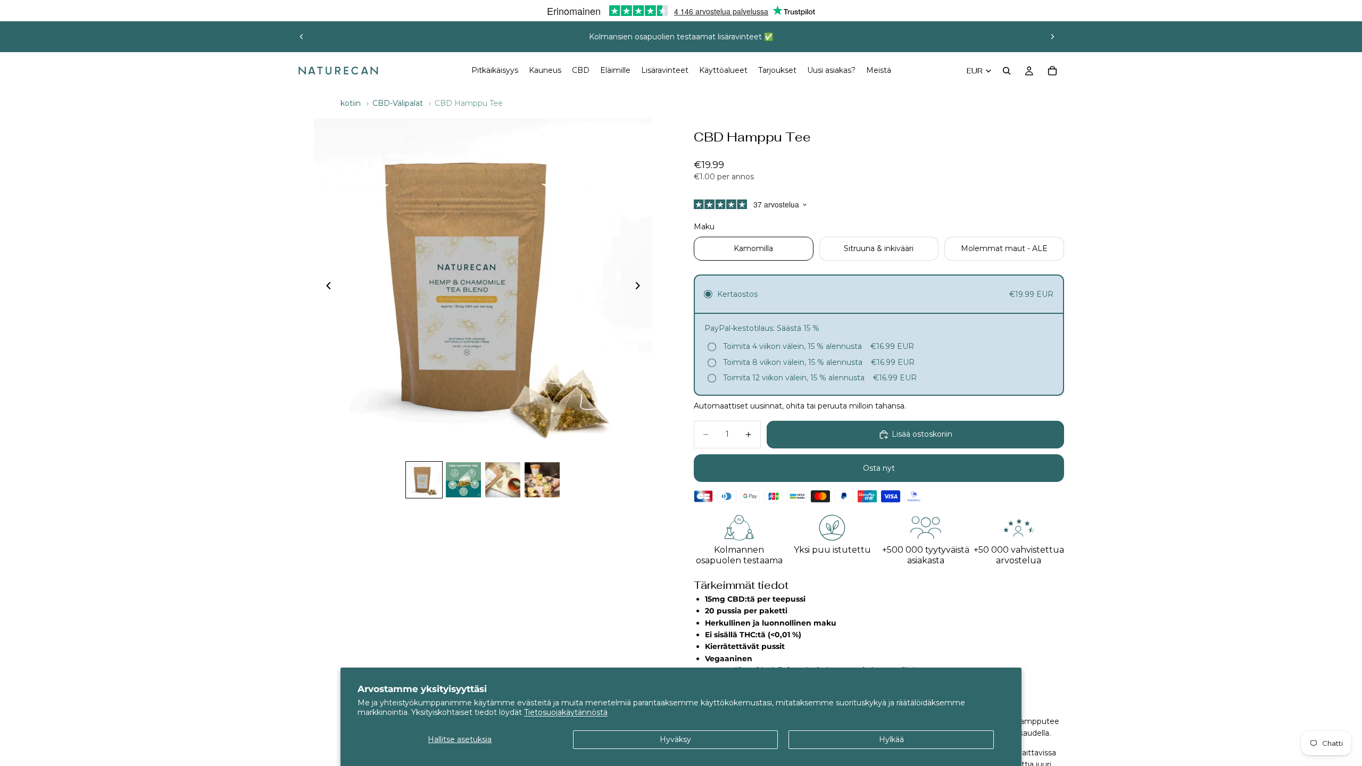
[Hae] (1006, 70)
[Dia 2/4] (463, 479)
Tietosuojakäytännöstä (566, 712)
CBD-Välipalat (397, 103)
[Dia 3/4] (502, 479)
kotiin (350, 103)
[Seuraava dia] (1052, 36)
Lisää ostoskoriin (922, 434)
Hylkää (891, 739)
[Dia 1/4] (424, 479)
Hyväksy (675, 739)
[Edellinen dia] (301, 36)
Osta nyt (879, 468)
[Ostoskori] (1052, 70)
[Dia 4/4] (542, 479)
